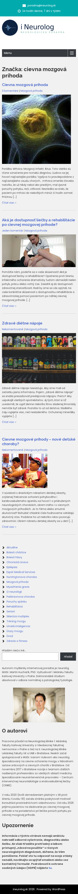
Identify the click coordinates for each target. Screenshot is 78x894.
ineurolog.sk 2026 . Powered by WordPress (39, 889)
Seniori (11, 611)
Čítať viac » (9, 203)
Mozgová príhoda (31, 91)
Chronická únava (17, 562)
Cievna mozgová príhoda (25, 84)
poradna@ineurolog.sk (42, 5)
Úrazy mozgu (15, 631)
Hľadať (68, 656)
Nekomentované (12, 329)
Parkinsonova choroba (21, 596)
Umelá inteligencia (18, 626)
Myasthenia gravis (18, 587)
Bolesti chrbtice (16, 552)
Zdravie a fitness (17, 641)
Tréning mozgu (16, 621)
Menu (8, 53)
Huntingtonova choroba (22, 577)
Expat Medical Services (21, 572)
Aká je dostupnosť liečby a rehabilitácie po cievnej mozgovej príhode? (38, 222)
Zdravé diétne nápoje (22, 323)
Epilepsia (12, 567)
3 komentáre (10, 91)
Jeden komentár (12, 230)
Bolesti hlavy (14, 557)
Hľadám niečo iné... (14, 650)
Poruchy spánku (17, 601)
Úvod (10, 636)
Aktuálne (12, 547)
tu (50, 868)
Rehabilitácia (15, 606)
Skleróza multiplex (18, 616)
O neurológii (14, 592)
